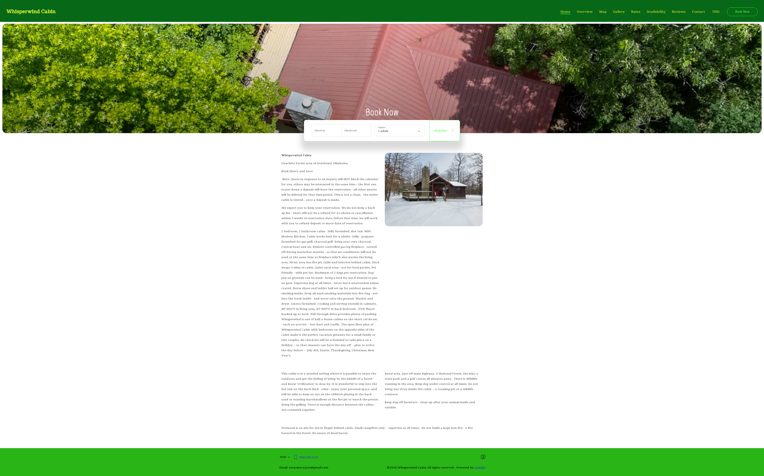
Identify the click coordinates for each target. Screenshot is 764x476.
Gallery (619, 12)
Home (565, 12)
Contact (698, 12)
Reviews (679, 12)
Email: (283, 467)
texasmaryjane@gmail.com (308, 467)
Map (603, 12)
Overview (585, 12)
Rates (635, 12)
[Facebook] (483, 457)
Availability (656, 12)
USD (715, 12)
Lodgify (480, 467)
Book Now (742, 12)
